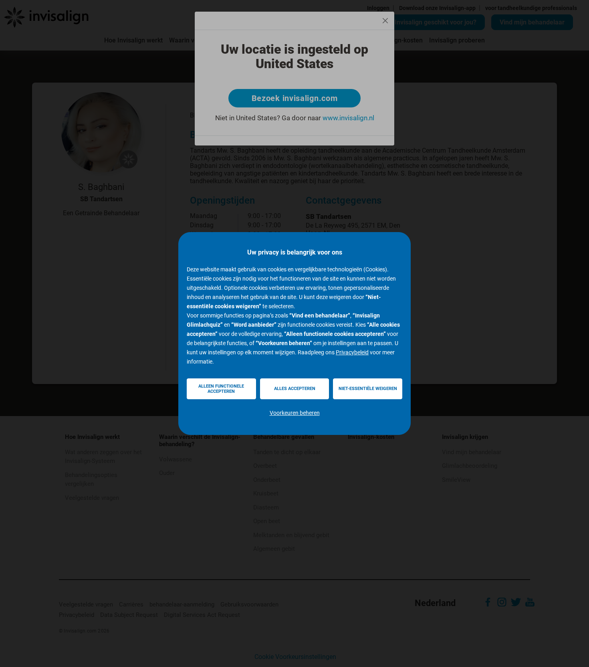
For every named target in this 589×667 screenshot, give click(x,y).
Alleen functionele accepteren (221, 389)
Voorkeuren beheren (295, 413)
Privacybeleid (352, 352)
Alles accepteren (294, 388)
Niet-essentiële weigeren (368, 388)
